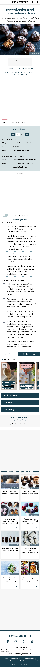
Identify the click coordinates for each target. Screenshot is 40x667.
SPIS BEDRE (20, 2)
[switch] (5, 215)
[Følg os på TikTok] (32, 642)
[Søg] (33, 2)
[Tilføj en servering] (27, 134)
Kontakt (7, 659)
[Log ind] (37, 2)
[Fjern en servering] (13, 134)
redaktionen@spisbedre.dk (21, 654)
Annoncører (15, 659)
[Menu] (5, 2)
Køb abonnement (28, 659)
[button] (9, 376)
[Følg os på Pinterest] (24, 642)
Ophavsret (5, 661)
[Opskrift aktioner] (17, 498)
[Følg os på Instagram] (16, 642)
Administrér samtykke (31, 661)
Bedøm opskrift (27, 68)
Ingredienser (9, 354)
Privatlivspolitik (15, 661)
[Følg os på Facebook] (8, 642)
